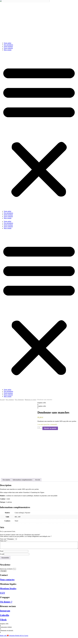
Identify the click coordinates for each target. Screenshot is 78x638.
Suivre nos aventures (6, 569)
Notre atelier (7, 43)
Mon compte (7, 50)
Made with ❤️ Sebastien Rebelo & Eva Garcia (14, 635)
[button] (39, 130)
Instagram (5, 610)
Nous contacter (8, 48)
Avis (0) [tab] (37, 480)
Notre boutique (8, 46)
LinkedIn (4, 615)
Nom (1, 551)
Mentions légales (8, 588)
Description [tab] (6, 480)
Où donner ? (6, 602)
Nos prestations (8, 45)
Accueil (2, 399)
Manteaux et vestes (30, 399)
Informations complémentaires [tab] (22, 480)
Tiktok (3, 619)
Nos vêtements (19, 399)
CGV (2, 593)
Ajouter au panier (50, 428)
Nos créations (10, 399)
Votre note (3, 539)
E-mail (2, 554)
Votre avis (3, 541)
